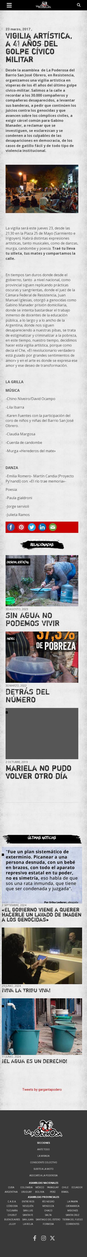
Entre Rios (28, 1201)
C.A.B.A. (12, 1201)
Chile (65, 1187)
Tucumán (12, 1210)
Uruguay (26, 1192)
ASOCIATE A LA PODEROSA (43, 1175)
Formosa (48, 1224)
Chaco (48, 1210)
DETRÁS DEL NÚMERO (28, 695)
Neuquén (28, 1206)
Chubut (12, 1215)
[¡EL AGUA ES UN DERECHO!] (42, 1026)
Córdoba (12, 1206)
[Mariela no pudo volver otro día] (42, 733)
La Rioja (28, 1224)
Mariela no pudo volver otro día (38, 772)
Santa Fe (28, 1215)
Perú (53, 1192)
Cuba (11, 1187)
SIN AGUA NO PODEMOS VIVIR (33, 619)
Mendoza (48, 1206)
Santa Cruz (72, 1215)
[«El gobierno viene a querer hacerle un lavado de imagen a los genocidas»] (42, 875)
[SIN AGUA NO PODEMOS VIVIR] (42, 581)
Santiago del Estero (48, 1219)
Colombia (26, 1187)
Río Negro (48, 1201)
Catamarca (72, 1206)
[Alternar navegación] (9, 5)
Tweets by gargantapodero (42, 1090)
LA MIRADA (43, 1156)
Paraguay (53, 1187)
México (39, 1187)
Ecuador (77, 1187)
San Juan (27, 1219)
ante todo (43, 1149)
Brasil (65, 1192)
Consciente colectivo (43, 1162)
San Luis (28, 1210)
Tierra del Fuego (72, 1219)
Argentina (11, 1192)
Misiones (72, 1210)
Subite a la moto (44, 1169)
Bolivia (39, 1192)
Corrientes (72, 1224)
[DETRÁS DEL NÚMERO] (42, 657)
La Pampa (72, 1201)
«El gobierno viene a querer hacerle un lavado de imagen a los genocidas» (41, 914)
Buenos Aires (12, 1219)
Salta (48, 1215)
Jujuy (12, 1224)
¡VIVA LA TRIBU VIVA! (26, 990)
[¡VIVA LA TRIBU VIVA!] (42, 955)
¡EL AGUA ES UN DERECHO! (34, 1061)
